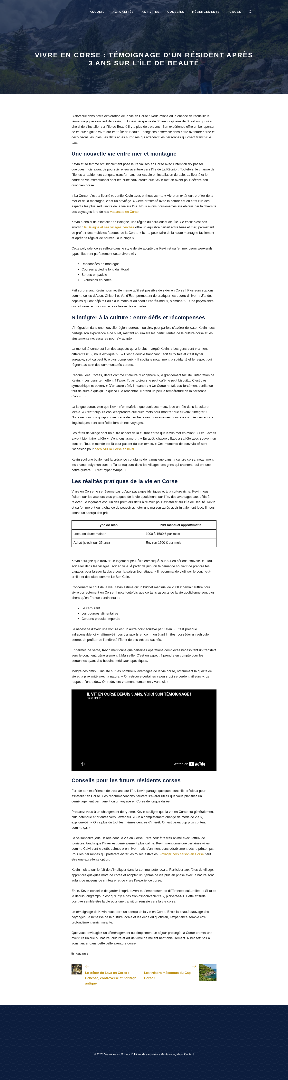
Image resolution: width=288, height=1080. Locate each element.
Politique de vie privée (144, 1054)
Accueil (97, 11)
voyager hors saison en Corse (182, 854)
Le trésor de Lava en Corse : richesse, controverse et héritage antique (110, 978)
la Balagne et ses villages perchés (109, 227)
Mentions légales (171, 1054)
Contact (189, 1054)
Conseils (175, 11)
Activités (150, 11)
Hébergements (206, 11)
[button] (250, 12)
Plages (234, 11)
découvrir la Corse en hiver (114, 449)
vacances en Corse (124, 212)
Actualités (123, 11)
